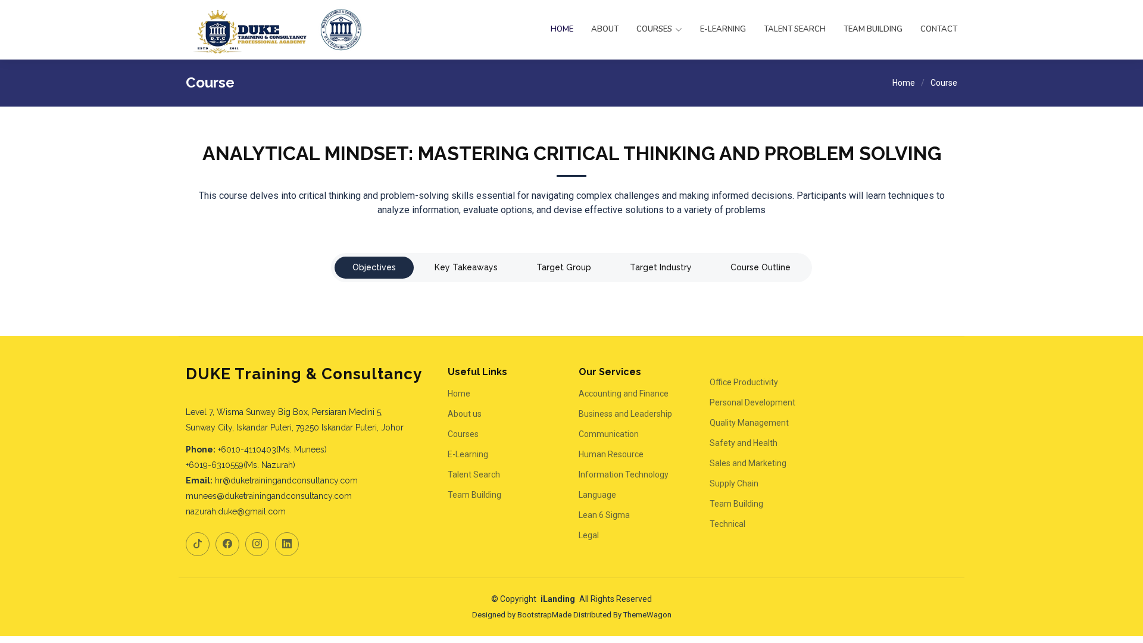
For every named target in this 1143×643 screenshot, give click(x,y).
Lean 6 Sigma (604, 515)
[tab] (374, 268)
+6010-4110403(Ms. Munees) (272, 449)
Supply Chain (734, 483)
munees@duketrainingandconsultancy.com (269, 496)
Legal (589, 535)
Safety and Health (743, 443)
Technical (727, 524)
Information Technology (624, 474)
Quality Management (749, 423)
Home (562, 29)
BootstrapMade (544, 614)
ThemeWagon (647, 614)
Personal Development (752, 402)
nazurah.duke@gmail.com (236, 511)
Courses (463, 434)
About (605, 29)
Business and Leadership (625, 414)
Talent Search (795, 29)
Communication (609, 434)
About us (465, 414)
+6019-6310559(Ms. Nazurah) (240, 465)
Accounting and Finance (624, 393)
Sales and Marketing (748, 463)
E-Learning (723, 29)
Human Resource (611, 454)
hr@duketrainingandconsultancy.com (286, 480)
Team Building (873, 29)
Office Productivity (744, 382)
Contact (938, 29)
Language (597, 495)
